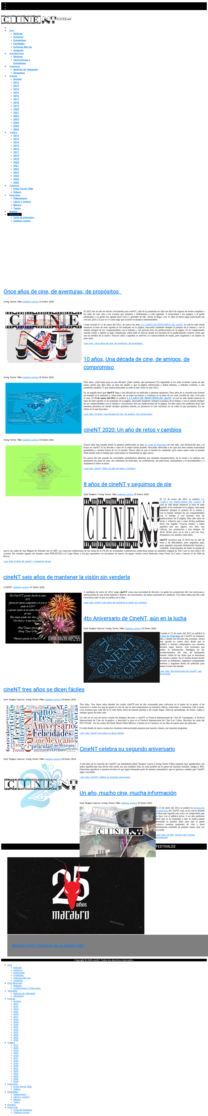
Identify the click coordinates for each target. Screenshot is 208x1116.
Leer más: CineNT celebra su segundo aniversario (105, 777)
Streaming (19, 73)
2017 (16, 99)
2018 (16, 102)
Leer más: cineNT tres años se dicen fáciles (102, 733)
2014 (16, 89)
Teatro (17, 208)
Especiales (14, 195)
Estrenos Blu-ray (22, 47)
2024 (16, 122)
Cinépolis (18, 50)
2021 (16, 112)
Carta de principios (23, 217)
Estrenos (18, 37)
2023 (16, 119)
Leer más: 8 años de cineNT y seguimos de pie (27, 561)
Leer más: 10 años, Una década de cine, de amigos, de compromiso (118, 414)
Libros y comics (22, 201)
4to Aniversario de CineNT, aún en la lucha (135, 618)
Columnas (14, 185)
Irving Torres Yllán (23, 188)
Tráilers (13, 132)
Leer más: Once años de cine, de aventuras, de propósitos (114, 343)
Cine (11, 30)
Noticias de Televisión (25, 69)
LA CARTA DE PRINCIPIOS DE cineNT (162, 324)
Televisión (14, 66)
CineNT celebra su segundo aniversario (127, 749)
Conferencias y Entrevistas (21, 61)
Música (17, 205)
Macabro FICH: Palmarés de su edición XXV (48, 945)
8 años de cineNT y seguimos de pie (127, 484)
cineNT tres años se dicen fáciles (44, 690)
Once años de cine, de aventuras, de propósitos (63, 292)
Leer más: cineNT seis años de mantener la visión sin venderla (115, 602)
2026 (16, 129)
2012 (16, 82)
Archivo (17, 79)
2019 (16, 106)
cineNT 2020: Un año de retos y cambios (133, 430)
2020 (16, 109)
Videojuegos (20, 198)
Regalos (13, 211)
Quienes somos (30, 301)
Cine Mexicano (16, 53)
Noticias (18, 33)
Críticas (13, 76)
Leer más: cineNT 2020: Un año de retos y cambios (110, 468)
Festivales (19, 43)
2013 (16, 86)
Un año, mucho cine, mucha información (128, 793)
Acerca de (14, 214)
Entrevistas (19, 40)
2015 (16, 92)
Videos (17, 192)
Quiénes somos (22, 221)
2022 (16, 116)
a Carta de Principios (156, 444)
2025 (16, 126)
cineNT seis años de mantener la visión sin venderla (67, 577)
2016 (16, 96)
